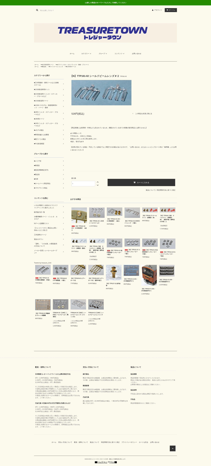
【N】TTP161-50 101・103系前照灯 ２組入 (79, 228)
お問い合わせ (136, 53)
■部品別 (43, 66)
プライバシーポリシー (130, 442)
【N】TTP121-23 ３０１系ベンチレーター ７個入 (132, 251)
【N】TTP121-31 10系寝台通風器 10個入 (42, 279)
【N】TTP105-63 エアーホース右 (78, 279)
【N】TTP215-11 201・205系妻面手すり (131, 280)
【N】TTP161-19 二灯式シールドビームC (96, 222)
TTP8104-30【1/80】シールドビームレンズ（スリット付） (78, 314)
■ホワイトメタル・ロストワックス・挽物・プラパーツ (72, 64)
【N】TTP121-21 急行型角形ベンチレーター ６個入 (114, 252)
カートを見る (144, 442)
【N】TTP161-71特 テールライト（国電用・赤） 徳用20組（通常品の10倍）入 (167, 218)
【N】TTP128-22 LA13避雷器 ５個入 (60, 279)
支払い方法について (66, 442)
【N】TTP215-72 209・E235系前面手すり (166, 280)
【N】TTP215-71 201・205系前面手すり (148, 290)
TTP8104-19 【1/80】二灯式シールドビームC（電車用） (60, 314)
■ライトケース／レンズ (56, 66)
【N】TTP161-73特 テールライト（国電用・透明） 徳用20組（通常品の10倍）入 (96, 249)
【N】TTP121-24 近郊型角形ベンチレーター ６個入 (150, 252)
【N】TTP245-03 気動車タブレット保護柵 (42, 314)
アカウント (158, 10)
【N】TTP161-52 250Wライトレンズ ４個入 (132, 222)
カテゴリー (85, 53)
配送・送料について (81, 442)
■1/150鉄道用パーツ (47, 64)
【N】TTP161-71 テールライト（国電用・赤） (149, 216)
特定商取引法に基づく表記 (166, 190)
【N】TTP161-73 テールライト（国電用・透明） (78, 247)
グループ (102, 53)
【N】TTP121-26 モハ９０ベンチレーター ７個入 (167, 254)
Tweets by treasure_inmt (42, 263)
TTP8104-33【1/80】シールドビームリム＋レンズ (96, 313)
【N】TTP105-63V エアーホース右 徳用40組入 (96, 279)
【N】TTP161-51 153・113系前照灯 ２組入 (114, 220)
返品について (150, 190)
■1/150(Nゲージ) (71, 66)
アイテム (172, 10)
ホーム (72, 53)
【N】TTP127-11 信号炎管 (113, 284)
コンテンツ (118, 53)
